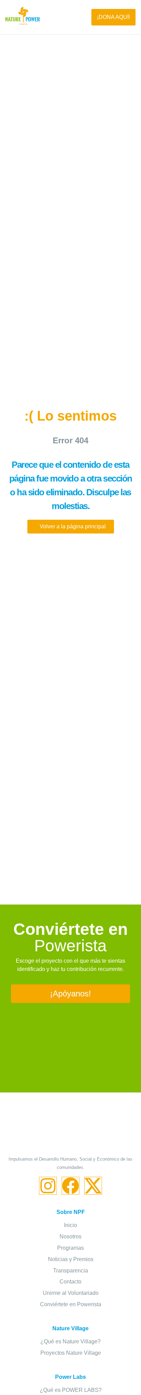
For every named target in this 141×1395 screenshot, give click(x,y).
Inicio (70, 1225)
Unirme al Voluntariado (71, 1293)
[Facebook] (70, 1186)
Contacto (70, 1282)
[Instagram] (48, 1186)
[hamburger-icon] (65, 17)
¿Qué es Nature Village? (70, 1341)
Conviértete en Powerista (70, 1304)
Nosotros (70, 1236)
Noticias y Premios (70, 1259)
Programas (70, 1248)
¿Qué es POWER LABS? (71, 1390)
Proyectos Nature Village (70, 1353)
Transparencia (70, 1271)
